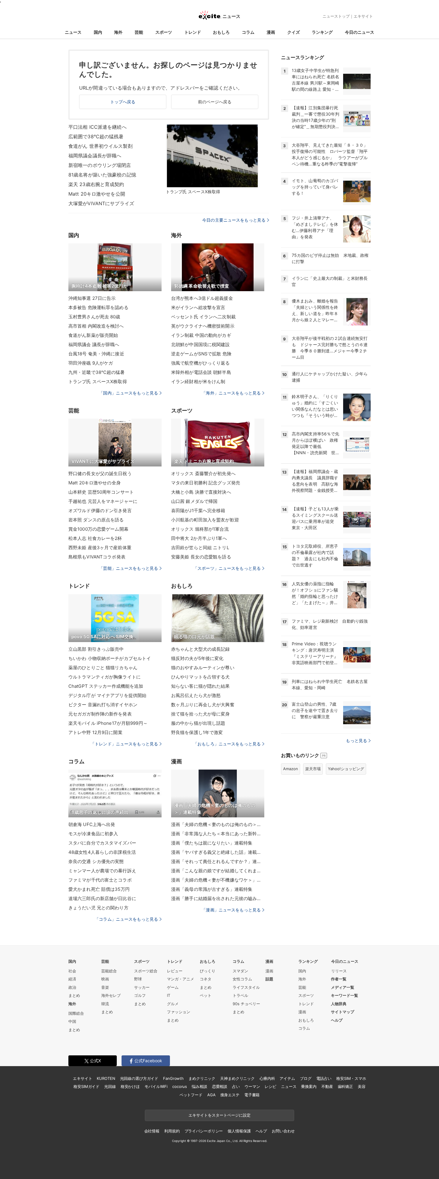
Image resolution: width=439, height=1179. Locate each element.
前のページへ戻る (215, 101)
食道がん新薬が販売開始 (93, 335)
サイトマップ (342, 1011)
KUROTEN (106, 1078)
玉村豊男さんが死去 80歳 (94, 317)
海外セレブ (111, 995)
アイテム (287, 1078)
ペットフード (190, 1094)
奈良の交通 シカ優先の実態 (96, 861)
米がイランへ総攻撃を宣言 (198, 307)
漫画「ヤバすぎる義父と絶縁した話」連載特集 (217, 852)
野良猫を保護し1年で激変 (197, 732)
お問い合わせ (283, 1131)
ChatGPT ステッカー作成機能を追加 (105, 686)
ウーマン (252, 1086)
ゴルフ (140, 995)
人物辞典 (338, 1003)
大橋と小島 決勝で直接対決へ (201, 492)
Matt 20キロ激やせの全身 (94, 483)
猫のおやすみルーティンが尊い (202, 667)
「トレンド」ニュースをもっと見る (124, 743)
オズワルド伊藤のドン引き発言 (100, 510)
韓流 (105, 1003)
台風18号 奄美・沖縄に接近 (96, 354)
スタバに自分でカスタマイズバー (102, 843)
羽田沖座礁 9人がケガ (90, 363)
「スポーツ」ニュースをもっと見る (227, 568)
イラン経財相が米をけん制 (198, 381)
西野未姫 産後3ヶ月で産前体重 (99, 547)
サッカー (142, 987)
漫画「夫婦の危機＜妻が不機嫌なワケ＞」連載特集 (217, 880)
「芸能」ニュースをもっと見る (128, 568)
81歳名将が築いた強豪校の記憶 (102, 175)
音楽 (105, 987)
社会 (72, 970)
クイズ (293, 32)
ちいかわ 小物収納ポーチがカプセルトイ (109, 658)
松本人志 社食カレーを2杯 (95, 538)
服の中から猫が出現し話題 (198, 723)
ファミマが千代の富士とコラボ (100, 880)
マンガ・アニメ (180, 979)
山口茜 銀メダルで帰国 (194, 501)
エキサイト (363, 16)
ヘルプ (337, 1020)
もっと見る (356, 740)
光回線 (110, 1086)
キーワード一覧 (344, 995)
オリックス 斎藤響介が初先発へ (203, 473)
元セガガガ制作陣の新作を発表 (100, 714)
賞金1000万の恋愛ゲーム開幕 (98, 529)
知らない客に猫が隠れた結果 (200, 686)
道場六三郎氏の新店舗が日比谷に (102, 898)
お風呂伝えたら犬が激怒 (196, 695)
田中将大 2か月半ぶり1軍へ (199, 538)
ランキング (322, 32)
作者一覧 (338, 979)
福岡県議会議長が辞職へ (94, 156)
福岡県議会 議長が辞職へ (93, 344)
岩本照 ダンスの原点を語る (96, 520)
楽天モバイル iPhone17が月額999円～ (108, 723)
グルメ (173, 1003)
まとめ (74, 995)
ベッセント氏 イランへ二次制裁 (203, 317)
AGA (211, 1094)
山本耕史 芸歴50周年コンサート (101, 492)
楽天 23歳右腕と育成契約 (96, 184)
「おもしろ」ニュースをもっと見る (227, 743)
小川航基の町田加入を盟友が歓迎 (205, 520)
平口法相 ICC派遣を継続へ (97, 127)
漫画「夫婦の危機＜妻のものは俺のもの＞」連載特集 (217, 824)
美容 (362, 1086)
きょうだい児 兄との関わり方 (98, 908)
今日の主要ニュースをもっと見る (233, 219)
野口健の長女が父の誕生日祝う (100, 473)
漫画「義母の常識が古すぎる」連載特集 (211, 889)
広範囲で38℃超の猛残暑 (95, 136)
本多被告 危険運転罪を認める (98, 307)
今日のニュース (359, 32)
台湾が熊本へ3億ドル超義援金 (202, 298)
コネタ (205, 979)
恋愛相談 (219, 1086)
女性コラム (242, 979)
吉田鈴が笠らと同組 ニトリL (200, 547)
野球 (138, 979)
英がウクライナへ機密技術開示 (202, 326)
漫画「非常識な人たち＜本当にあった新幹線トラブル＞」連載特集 (217, 833)
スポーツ (163, 32)
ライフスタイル (246, 987)
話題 (269, 979)
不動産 (327, 1086)
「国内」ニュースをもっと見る (128, 392)
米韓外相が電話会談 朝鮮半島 (201, 372)
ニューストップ (336, 16)
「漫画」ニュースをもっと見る (231, 909)
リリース (339, 970)
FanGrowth (173, 1078)
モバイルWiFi (156, 1086)
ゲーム (173, 987)
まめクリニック (201, 1078)
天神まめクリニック (237, 1078)
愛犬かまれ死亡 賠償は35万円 (99, 889)
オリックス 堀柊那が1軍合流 (200, 529)
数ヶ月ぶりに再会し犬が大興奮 (202, 704)
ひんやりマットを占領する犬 (200, 677)
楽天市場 (313, 768)
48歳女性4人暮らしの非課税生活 (102, 852)
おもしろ (221, 32)
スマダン (240, 970)
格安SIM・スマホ (351, 1078)
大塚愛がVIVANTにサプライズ (101, 203)
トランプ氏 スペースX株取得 (97, 381)
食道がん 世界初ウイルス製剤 (100, 146)
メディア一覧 (342, 987)
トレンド (192, 32)
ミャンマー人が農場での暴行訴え (102, 870)
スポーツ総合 (145, 970)
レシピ (270, 1086)
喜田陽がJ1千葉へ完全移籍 (198, 510)
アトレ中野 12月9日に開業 (95, 732)
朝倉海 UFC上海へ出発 (91, 824)
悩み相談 (199, 1086)
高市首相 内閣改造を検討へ (96, 326)
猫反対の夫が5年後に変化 (197, 658)
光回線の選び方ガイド (139, 1078)
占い (236, 1086)
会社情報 (151, 1131)
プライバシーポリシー (204, 1131)
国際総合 (76, 1013)
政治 (72, 987)
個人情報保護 (239, 1131)
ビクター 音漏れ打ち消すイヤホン (102, 704)
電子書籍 (252, 1094)
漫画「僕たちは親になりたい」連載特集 (211, 843)
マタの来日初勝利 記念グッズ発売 (205, 483)
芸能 (139, 32)
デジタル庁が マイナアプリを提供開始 (107, 695)
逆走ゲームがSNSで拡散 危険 (201, 354)
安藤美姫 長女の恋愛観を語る (201, 557)
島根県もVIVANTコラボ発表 (96, 557)
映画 (105, 979)
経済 (72, 979)
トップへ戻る (123, 101)
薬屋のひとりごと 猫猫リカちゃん (102, 667)
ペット (205, 995)
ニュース (73, 32)
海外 (118, 32)
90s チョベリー (246, 1003)
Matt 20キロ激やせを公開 (96, 194)
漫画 (271, 32)
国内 (98, 32)
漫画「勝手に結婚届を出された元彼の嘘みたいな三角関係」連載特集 (217, 898)
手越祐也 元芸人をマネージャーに (102, 501)
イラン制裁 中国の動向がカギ (201, 335)
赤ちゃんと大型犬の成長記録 (200, 649)
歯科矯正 (345, 1086)
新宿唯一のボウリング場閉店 (99, 165)
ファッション (178, 1011)
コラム (248, 32)
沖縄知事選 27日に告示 (92, 298)
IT (168, 995)
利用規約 (171, 1131)
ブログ (305, 1078)
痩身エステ (230, 1094)
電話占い (323, 1078)
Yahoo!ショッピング (346, 768)
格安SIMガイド (86, 1086)
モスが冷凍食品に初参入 (93, 833)
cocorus (179, 1086)
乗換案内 (308, 1086)
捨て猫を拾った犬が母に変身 (200, 714)
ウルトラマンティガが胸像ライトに (104, 677)
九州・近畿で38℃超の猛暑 (96, 372)
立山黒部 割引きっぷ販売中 (96, 649)
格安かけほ (130, 1086)
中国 (72, 1021)
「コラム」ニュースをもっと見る (126, 919)
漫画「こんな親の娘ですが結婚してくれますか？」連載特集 (217, 870)
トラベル (240, 995)
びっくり (207, 970)
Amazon (290, 768)
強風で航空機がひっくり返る (200, 363)
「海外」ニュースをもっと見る (231, 392)
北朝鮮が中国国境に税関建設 (200, 344)
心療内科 (267, 1078)
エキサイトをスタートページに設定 (219, 1115)
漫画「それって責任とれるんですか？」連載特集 (217, 861)
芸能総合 (109, 970)
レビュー (174, 970)
